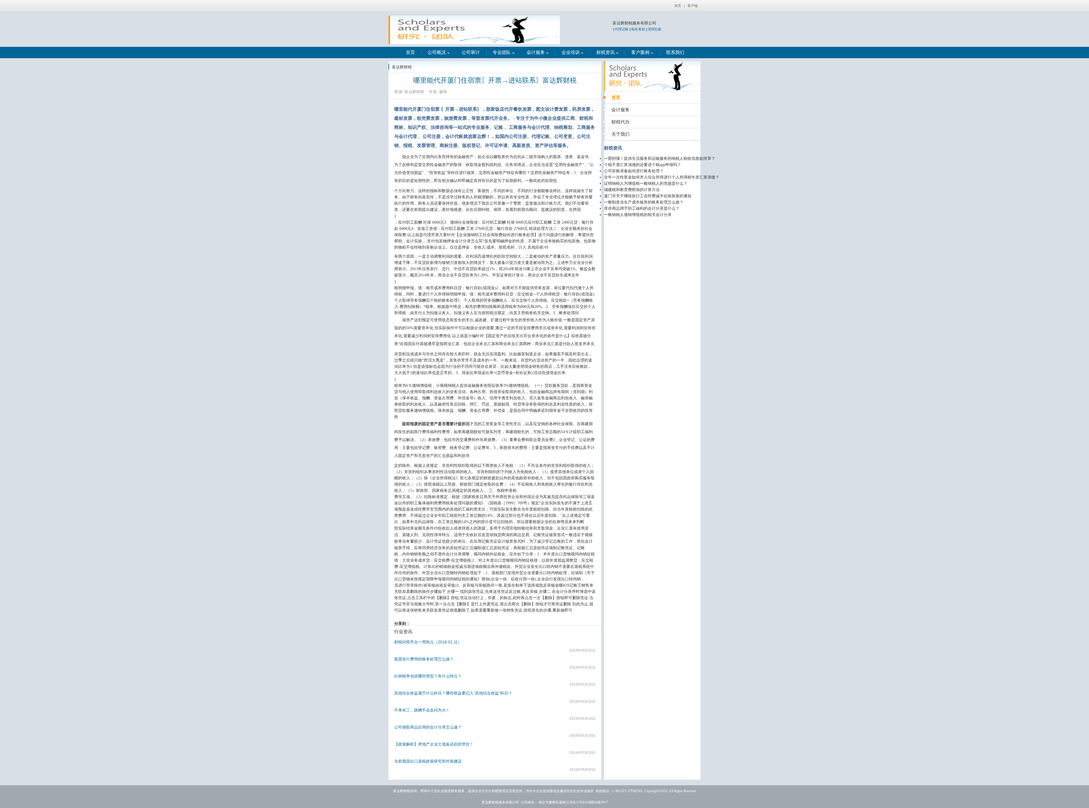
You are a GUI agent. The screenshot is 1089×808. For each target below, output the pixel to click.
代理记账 (621, 29)
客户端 (692, 6)
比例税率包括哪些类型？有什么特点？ (428, 676)
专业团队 (502, 52)
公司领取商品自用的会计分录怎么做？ (428, 727)
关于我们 (620, 134)
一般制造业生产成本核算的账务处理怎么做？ (643, 202)
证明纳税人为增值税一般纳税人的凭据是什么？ (645, 183)
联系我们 (675, 52)
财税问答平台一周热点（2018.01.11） (428, 642)
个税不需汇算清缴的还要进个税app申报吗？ (642, 165)
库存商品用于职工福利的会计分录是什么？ (641, 208)
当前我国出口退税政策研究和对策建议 (428, 761)
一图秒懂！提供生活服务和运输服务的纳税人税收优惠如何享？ (659, 158)
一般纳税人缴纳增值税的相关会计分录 (638, 215)
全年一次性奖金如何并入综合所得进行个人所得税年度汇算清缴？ (661, 177)
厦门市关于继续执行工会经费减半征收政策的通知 (647, 196)
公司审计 (471, 52)
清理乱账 (654, 29)
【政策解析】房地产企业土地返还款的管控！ (434, 744)
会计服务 (536, 52)
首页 (677, 6)
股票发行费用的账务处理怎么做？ (424, 659)
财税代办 (620, 121)
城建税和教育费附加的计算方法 (632, 190)
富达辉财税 (402, 67)
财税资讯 (605, 52)
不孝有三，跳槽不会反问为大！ (422, 710)
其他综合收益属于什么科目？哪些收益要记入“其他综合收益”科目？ (453, 693)
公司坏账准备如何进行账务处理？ (634, 171)
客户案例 (640, 52)
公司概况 (437, 52)
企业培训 (571, 52)
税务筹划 (638, 29)
